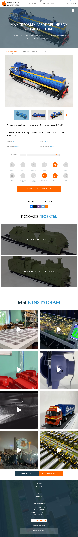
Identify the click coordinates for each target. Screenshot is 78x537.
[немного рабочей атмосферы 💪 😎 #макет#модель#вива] (19, 329)
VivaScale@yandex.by (39, 503)
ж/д (30, 154)
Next (67, 115)
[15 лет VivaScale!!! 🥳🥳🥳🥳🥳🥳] (19, 450)
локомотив (38, 154)
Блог (39, 493)
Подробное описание (30, 51)
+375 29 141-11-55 (39, 507)
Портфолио (39, 486)
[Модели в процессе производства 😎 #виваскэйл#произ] (19, 370)
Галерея (45, 51)
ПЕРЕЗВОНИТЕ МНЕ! (39, 530)
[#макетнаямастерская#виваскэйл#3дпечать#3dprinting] (19, 410)
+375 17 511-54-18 (39, 509)
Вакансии (39, 496)
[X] (35, 206)
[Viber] (39, 206)
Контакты (39, 500)
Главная (39, 483)
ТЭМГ (55, 154)
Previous (11, 115)
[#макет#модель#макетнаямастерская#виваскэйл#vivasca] (59, 450)
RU (68, 3)
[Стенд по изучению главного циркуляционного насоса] (59, 370)
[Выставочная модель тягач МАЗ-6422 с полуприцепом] (59, 410)
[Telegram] (43, 206)
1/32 (23, 154)
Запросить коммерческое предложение (39, 188)
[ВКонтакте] (31, 206)
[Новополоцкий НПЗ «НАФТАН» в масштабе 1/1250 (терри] (59, 329)
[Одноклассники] (46, 206)
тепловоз (47, 154)
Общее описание (11, 51)
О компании (39, 490)
